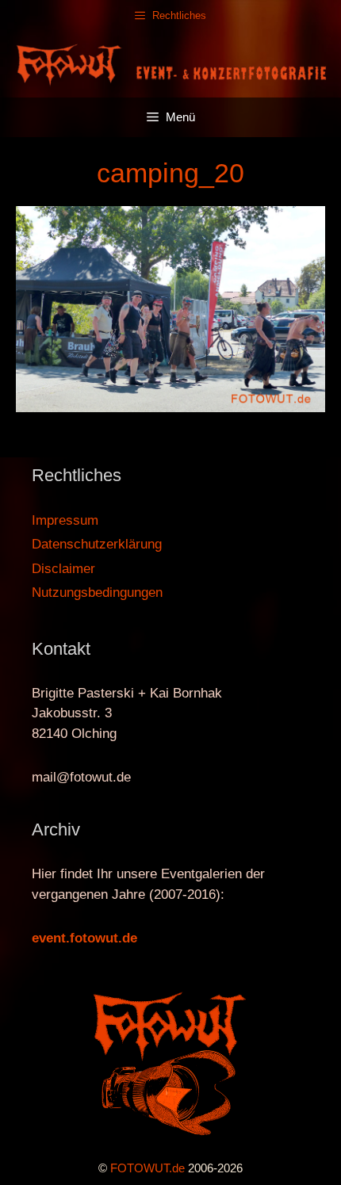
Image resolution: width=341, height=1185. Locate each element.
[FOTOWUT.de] (170, 64)
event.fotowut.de (84, 938)
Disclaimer (63, 568)
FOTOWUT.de (147, 1168)
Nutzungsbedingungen (97, 592)
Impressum (65, 520)
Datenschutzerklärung (97, 544)
